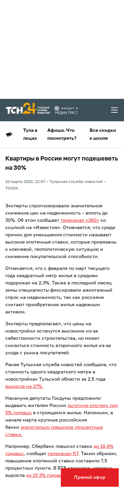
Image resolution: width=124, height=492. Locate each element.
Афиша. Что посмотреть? (61, 134)
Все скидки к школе (103, 134)
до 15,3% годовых (45, 475)
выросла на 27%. (24, 386)
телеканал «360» (80, 220)
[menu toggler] (115, 110)
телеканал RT (63, 453)
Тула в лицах (30, 134)
